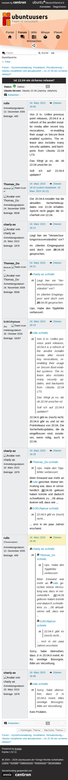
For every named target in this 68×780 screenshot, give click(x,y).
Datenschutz (26, 763)
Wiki (34, 32)
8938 (16, 213)
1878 (16, 245)
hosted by (7, 2)
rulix (6, 103)
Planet (58, 32)
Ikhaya (45, 32)
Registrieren (59, 6)
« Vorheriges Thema (29, 730)
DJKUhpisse (12, 322)
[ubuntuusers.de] (25, 20)
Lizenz (5, 763)
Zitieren (57, 103)
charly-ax (10, 224)
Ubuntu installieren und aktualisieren (21, 71)
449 (16, 116)
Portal (10, 32)
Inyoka (18, 748)
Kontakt (14, 763)
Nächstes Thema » (54, 730)
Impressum (40, 763)
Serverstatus (54, 763)
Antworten (13, 94)
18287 (17, 338)
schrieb (49, 274)
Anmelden (45, 6)
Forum (22, 32)
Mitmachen (34, 41)
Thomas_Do (11, 184)
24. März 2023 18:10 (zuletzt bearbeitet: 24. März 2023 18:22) (45, 187)
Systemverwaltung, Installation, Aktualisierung (36, 67)
